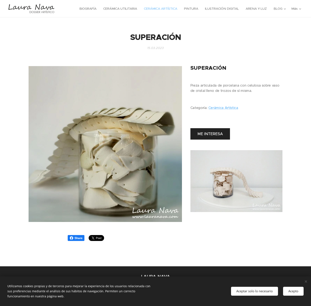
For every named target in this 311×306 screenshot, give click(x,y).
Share (78, 238)
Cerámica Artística (223, 108)
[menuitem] (89, 8)
